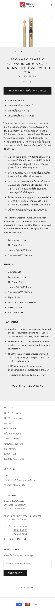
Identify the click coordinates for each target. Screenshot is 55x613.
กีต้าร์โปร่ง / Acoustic (13, 418)
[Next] (39, 51)
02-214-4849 (20, 526)
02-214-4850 (20, 530)
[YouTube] (18, 539)
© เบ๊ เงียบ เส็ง (28, 588)
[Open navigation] (4, 5)
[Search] (51, 5)
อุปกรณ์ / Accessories (14, 458)
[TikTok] (25, 539)
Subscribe (15, 573)
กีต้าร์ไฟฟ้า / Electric (13, 413)
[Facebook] (5, 539)
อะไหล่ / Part (10, 453)
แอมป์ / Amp (10, 428)
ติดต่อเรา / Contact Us (14, 485)
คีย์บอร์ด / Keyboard (13, 443)
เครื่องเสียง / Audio (12, 433)
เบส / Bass (8, 423)
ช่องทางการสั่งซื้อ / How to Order (19, 480)
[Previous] (15, 51)
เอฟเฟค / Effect (11, 438)
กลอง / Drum (10, 448)
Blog (6, 475)
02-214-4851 (20, 533)
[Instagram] (11, 539)
